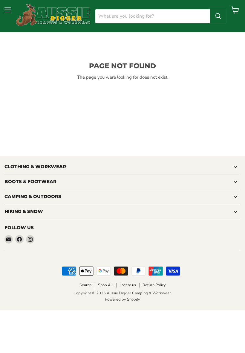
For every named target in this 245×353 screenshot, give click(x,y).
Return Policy (154, 285)
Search (85, 285)
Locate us (128, 285)
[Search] (218, 16)
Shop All (105, 285)
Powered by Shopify (122, 299)
